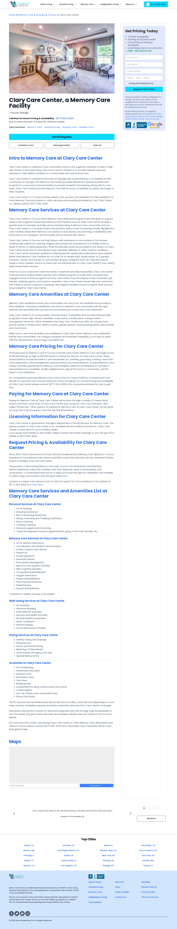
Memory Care (87, 4)
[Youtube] (22, 913)
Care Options (95, 902)
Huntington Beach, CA (68, 850)
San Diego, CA (148, 845)
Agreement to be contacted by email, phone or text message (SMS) (144, 116)
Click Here (37, 484)
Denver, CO (29, 865)
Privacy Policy (136, 119)
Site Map (145, 882)
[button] (14, 813)
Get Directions (94, 785)
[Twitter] (16, 913)
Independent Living (109, 4)
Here (65, 475)
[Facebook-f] (11, 913)
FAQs (117, 887)
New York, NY (108, 855)
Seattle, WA (148, 860)
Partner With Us (149, 887)
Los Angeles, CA (68, 865)
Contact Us (120, 897)
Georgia (40, 14)
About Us (130, 4)
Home (12, 14)
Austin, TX (29, 845)
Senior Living (46, 4)
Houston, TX (69, 845)
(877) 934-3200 (65, 118)
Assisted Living (66, 4)
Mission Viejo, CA (108, 850)
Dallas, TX (29, 860)
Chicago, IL (28, 855)
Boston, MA (28, 850)
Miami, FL (108, 845)
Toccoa (52, 14)
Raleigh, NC (108, 865)
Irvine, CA (68, 855)
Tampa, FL (148, 865)
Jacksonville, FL (68, 860)
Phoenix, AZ (108, 860)
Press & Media (122, 892)
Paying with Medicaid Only (141, 83)
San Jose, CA (148, 855)
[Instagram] (27, 913)
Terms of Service (152, 119)
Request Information (144, 89)
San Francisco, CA (148, 850)
